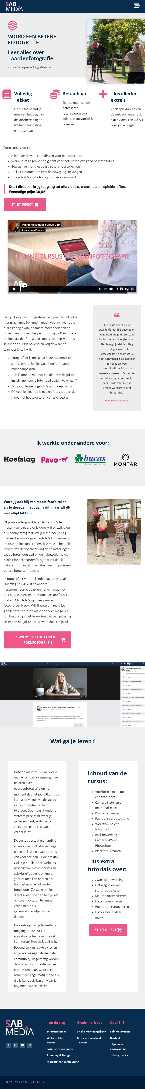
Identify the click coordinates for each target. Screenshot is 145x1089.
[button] (25, 204)
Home (11, 67)
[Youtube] (22, 1045)
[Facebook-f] (8, 1045)
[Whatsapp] (29, 1045)
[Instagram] (15, 1045)
